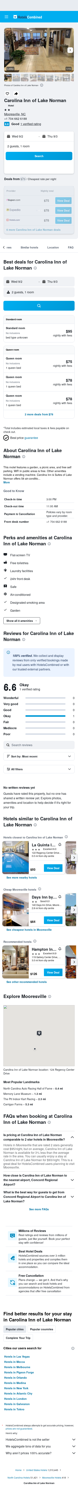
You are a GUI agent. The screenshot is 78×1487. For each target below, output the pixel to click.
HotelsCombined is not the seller (27, 1439)
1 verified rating (30, 124)
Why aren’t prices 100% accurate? (28, 1453)
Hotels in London (15, 1399)
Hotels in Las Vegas (17, 1356)
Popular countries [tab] (41, 1329)
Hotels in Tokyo (14, 1409)
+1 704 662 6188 (15, 118)
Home (18, 1470)
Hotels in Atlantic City (18, 1393)
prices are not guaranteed (19, 1428)
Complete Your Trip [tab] (18, 1338)
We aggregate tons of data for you (28, 1446)
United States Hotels (36, 1470)
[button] (6, 17)
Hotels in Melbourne (17, 1367)
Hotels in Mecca (14, 1362)
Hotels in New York (16, 1388)
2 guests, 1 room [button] (18, 146)
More (6, 482)
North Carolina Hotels (19, 1477)
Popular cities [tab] (15, 1329)
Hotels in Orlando (15, 1377)
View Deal (53, 868)
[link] (21, 877)
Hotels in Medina (15, 1383)
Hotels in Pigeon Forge (19, 1372)
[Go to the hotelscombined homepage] (27, 16)
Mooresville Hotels (51, 1477)
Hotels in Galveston (17, 1404)
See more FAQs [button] (39, 1209)
